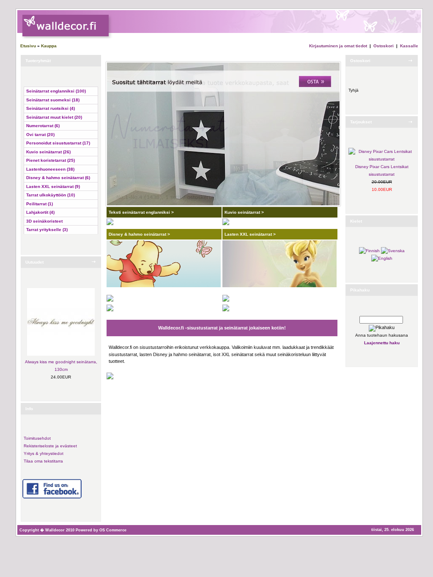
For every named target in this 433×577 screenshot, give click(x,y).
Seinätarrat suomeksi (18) (52, 100)
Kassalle (409, 46)
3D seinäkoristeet (44, 221)
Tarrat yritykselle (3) (47, 229)
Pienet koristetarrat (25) (50, 160)
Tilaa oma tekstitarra (43, 461)
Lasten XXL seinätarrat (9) (53, 186)
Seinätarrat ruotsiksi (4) (50, 108)
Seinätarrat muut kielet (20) (54, 117)
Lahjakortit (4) (40, 212)
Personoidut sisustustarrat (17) (58, 143)
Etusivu (28, 46)
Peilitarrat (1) (39, 203)
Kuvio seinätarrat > (244, 212)
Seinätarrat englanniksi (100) (56, 91)
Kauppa (49, 46)
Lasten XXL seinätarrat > (250, 234)
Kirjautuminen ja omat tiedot (338, 46)
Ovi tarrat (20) (40, 134)
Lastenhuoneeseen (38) (50, 169)
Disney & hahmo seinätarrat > (139, 234)
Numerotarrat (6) (43, 125)
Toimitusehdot (37, 438)
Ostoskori (383, 46)
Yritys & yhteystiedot (43, 453)
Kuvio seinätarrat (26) (48, 152)
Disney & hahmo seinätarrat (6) (58, 177)
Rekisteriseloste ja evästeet (50, 446)
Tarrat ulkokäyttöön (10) (50, 195)
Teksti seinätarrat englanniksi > (141, 212)
